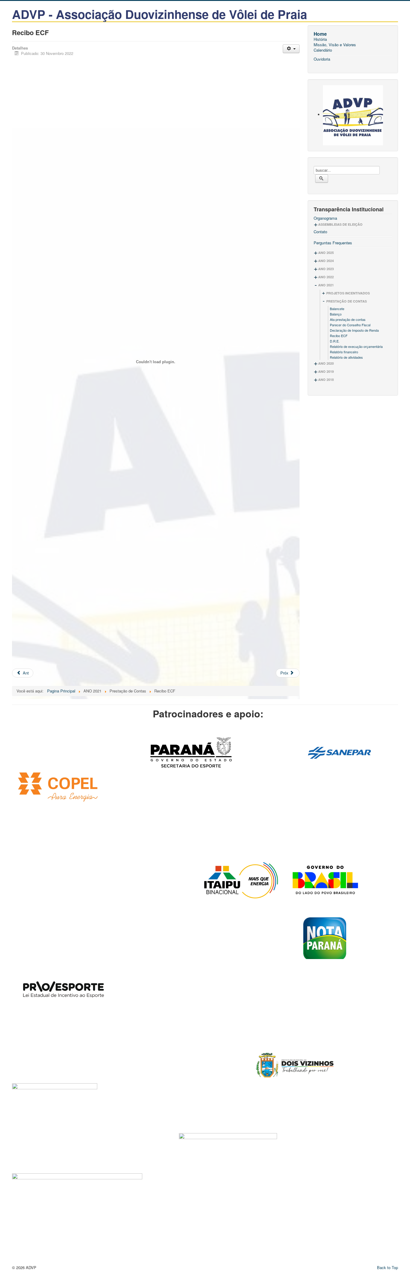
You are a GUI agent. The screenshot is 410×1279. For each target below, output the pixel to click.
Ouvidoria (322, 59)
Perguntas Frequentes (333, 243)
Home (320, 34)
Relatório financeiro (344, 351)
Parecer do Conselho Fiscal (350, 324)
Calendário (323, 50)
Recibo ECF (339, 335)
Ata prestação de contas (348, 319)
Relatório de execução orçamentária (356, 346)
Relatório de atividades (346, 357)
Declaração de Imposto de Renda (354, 330)
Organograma (325, 218)
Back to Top (387, 1267)
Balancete (337, 308)
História (320, 39)
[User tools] (291, 48)
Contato (320, 231)
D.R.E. (334, 341)
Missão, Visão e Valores (335, 44)
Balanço (336, 314)
